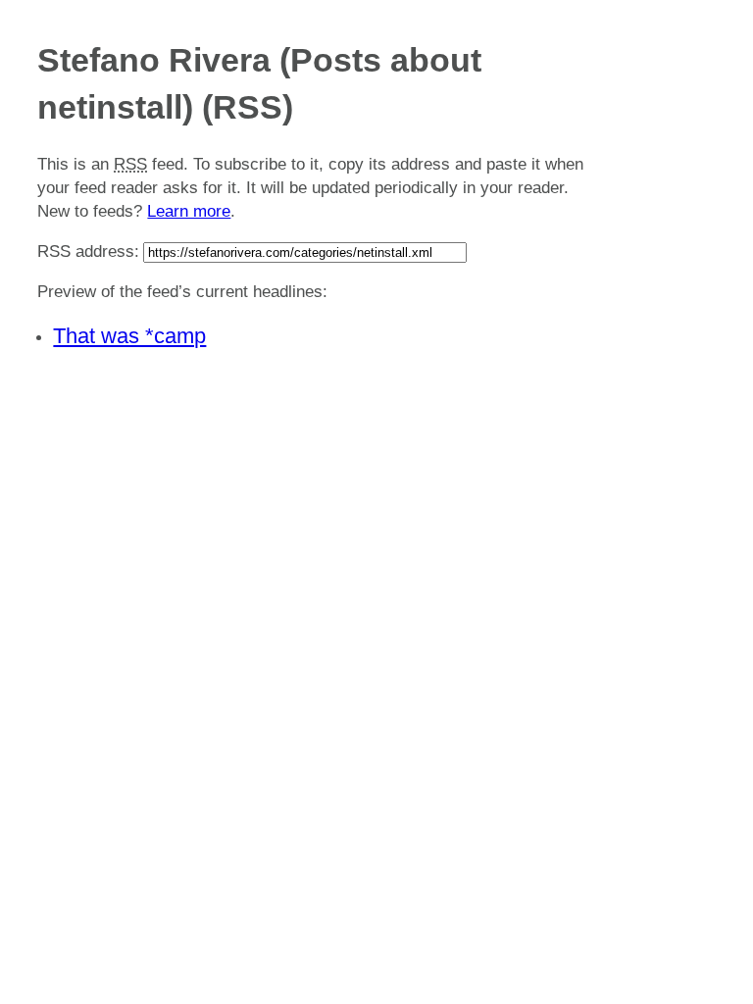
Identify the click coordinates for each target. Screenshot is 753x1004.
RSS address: (88, 251)
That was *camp (129, 336)
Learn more (188, 211)
